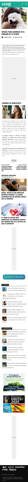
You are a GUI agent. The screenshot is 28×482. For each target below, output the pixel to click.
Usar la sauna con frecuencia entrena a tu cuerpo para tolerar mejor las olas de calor (14, 320)
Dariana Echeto (7, 37)
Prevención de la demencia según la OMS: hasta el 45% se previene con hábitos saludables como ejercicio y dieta (13, 342)
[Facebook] (2, 40)
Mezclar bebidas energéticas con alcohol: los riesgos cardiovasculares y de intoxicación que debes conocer (14, 312)
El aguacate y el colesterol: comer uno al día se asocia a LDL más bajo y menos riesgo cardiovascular (14, 296)
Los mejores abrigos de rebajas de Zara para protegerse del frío (6, 169)
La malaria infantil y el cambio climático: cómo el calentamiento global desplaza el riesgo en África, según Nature (14, 304)
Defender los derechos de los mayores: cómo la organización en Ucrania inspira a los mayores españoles (14, 334)
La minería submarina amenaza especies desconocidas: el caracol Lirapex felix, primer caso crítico (13, 350)
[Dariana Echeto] (2, 37)
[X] (6, 40)
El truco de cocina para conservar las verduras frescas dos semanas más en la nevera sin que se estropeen (13, 220)
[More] (16, 40)
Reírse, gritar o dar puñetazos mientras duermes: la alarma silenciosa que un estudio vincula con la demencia (13, 196)
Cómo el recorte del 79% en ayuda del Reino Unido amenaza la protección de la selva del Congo (14, 357)
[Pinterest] (9, 40)
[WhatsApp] (12, 40)
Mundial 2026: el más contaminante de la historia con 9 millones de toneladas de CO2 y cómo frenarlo (14, 365)
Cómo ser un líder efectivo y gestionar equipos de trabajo (21, 168)
